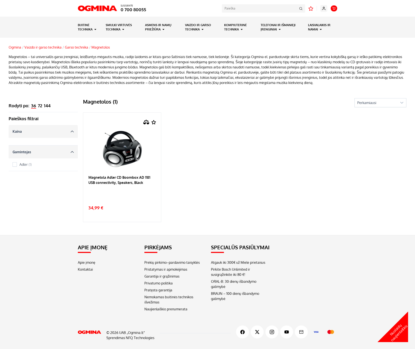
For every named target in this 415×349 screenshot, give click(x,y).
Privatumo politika (158, 283)
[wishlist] (310, 8)
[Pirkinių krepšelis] (334, 8)
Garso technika (76, 47)
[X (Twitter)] (257, 331)
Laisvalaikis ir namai (319, 27)
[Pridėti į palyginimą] (146, 122)
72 (40, 105)
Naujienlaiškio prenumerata (165, 309)
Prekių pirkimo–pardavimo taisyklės (172, 262)
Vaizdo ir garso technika (198, 27)
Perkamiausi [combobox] (366, 103)
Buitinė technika (85, 27)
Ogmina (15, 47)
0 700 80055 (133, 9)
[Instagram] (271, 331)
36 (33, 105)
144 (47, 105)
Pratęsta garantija (158, 290)
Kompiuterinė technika (235, 27)
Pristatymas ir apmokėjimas (165, 269)
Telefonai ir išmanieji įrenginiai (278, 27)
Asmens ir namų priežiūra (158, 27)
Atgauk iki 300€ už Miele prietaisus (238, 262)
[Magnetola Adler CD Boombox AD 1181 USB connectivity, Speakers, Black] (122, 193)
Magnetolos (100, 47)
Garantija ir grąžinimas (161, 276)
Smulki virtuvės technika (119, 27)
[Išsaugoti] (154, 122)
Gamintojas (22, 152)
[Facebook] (242, 331)
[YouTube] (286, 331)
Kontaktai (85, 269)
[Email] (301, 331)
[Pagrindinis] (89, 332)
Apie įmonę (86, 262)
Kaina (17, 131)
